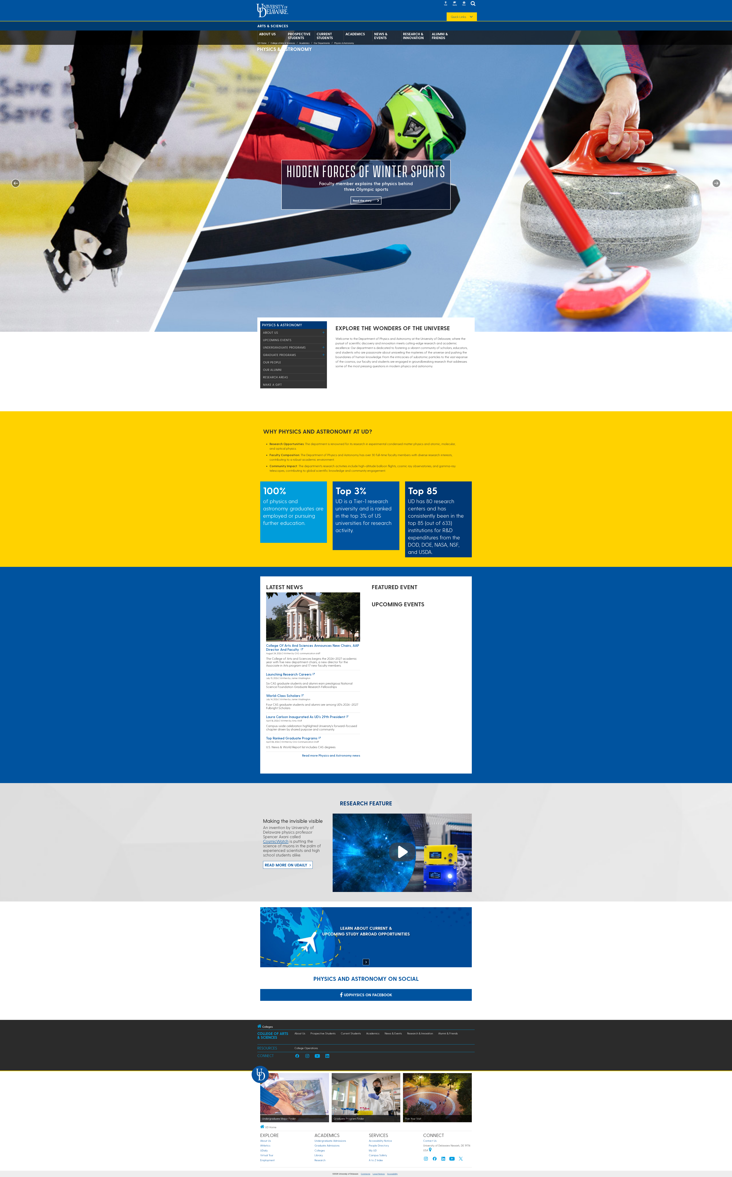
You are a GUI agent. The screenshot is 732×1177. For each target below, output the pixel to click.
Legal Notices (379, 1174)
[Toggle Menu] (323, 332)
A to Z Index (376, 1160)
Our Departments (322, 43)
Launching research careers (288, 674)
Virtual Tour (266, 1155)
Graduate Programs (279, 355)
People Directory (379, 1145)
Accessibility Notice (380, 1140)
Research (320, 1160)
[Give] (464, 4)
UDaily (264, 1150)
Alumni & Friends (440, 36)
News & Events (380, 36)
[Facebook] (434, 1159)
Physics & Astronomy (344, 43)
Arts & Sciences (272, 26)
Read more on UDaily (286, 865)
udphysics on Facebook (367, 994)
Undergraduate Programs (284, 347)
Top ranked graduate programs (291, 738)
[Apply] (455, 4)
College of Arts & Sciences (283, 43)
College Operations (306, 1048)
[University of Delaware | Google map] (430, 1150)
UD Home (261, 43)
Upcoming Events (277, 340)
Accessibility (392, 1174)
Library (319, 1155)
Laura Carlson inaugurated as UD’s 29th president (305, 717)
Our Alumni (272, 369)
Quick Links (458, 16)
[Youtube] (452, 1159)
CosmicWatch (275, 841)
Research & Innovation (413, 36)
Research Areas (275, 377)
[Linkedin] (443, 1159)
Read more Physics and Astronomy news (331, 755)
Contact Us (430, 1140)
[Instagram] (426, 1159)
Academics (355, 34)
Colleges (320, 1150)
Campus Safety (378, 1155)
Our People (272, 362)
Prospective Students (299, 36)
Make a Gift (272, 384)
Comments (365, 1174)
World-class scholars (283, 695)
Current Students (325, 36)
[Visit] (445, 4)
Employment (267, 1160)
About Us (267, 34)
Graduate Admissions (327, 1145)
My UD (373, 1150)
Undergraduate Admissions (330, 1140)
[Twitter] (460, 1159)
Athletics (265, 1145)
